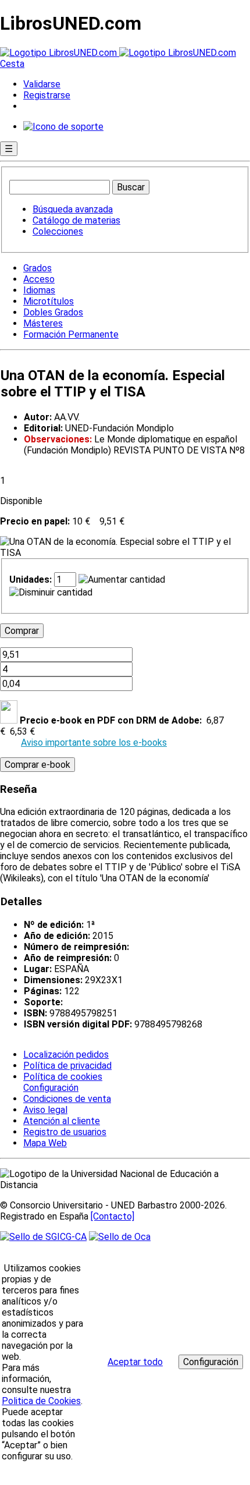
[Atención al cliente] (63, 126)
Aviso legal (45, 1109)
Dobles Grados (53, 312)
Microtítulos (48, 301)
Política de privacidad (67, 1065)
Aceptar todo (135, 1361)
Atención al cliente (61, 1120)
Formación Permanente (71, 334)
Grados (37, 268)
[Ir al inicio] (118, 52)
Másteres (43, 323)
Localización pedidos (66, 1054)
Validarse (41, 84)
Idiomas (39, 290)
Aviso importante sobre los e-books (94, 742)
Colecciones (58, 231)
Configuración (50, 1088)
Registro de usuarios (64, 1131)
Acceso (39, 279)
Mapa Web (45, 1143)
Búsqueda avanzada (73, 209)
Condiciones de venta (67, 1098)
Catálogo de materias (76, 220)
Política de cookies (62, 1076)
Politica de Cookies (41, 1400)
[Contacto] (112, 1216)
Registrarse (46, 95)
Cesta (12, 63)
